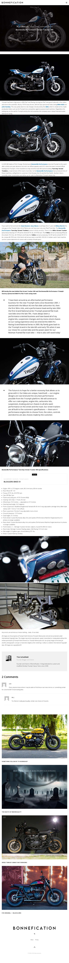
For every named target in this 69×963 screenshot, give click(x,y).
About (32, 939)
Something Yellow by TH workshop (15, 761)
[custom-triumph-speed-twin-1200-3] (34, 837)
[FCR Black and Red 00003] (34, 888)
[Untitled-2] (34, 787)
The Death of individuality (11, 812)
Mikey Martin (60, 226)
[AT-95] (34, 736)
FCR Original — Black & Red (11, 913)
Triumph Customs (34, 26)
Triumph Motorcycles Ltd (46, 26)
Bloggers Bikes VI (12, 482)
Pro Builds (26, 26)
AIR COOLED (20, 26)
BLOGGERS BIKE (8, 479)
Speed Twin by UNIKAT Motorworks (14, 862)
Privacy (37, 939)
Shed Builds (15, 479)
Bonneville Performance (45, 171)
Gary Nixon (34, 226)
